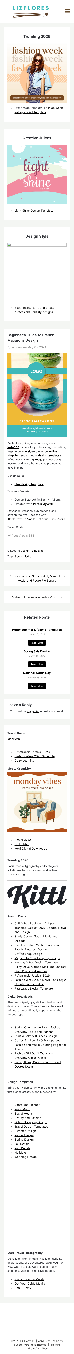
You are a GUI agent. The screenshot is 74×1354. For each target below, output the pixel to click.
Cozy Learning (24, 760)
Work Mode (22, 1109)
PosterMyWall (43, 504)
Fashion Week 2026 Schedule (35, 756)
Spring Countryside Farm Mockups (38, 1027)
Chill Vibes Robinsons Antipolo (35, 923)
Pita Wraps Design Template (34, 988)
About (44, 1348)
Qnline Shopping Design (31, 1122)
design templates (49, 455)
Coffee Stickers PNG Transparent (37, 1040)
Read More (37, 642)
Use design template (29, 484)
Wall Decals (22, 1148)
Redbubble (22, 844)
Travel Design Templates (31, 1126)
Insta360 (13, 447)
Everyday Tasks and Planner (34, 1031)
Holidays (20, 1152)
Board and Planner (27, 1105)
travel (26, 451)
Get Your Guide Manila (51, 519)
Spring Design (24, 1139)
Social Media (23, 556)
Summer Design (25, 1131)
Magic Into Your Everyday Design (37, 958)
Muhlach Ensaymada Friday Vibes (34, 597)
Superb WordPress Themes (30, 1344)
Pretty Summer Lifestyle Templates (37, 629)
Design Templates (31, 550)
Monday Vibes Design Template (36, 962)
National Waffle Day (37, 673)
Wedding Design (26, 1157)
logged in (33, 711)
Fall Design (22, 1144)
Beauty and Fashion (28, 1118)
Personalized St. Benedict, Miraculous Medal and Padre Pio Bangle (39, 578)
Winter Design (24, 1135)
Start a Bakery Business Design (36, 1036)
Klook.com (14, 739)
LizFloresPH (32, 1348)
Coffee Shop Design (28, 954)
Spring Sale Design (37, 651)
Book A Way (23, 1288)
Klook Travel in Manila (21, 519)
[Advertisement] (37, 1208)
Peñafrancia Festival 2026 (32, 752)
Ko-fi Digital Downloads (31, 848)
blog (38, 459)
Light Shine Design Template (34, 210)
